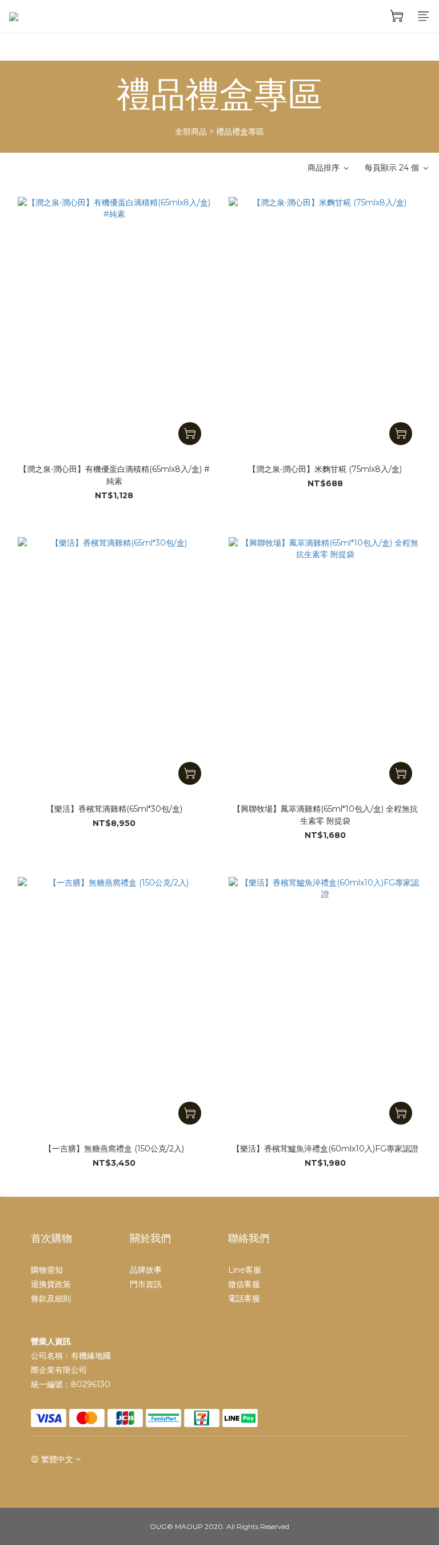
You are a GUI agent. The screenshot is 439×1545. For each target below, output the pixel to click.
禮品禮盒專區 (240, 131)
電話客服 (244, 1298)
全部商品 (191, 131)
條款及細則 (51, 1298)
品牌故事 (146, 1270)
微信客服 (244, 1284)
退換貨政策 (51, 1284)
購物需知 (47, 1270)
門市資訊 (146, 1284)
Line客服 (244, 1270)
